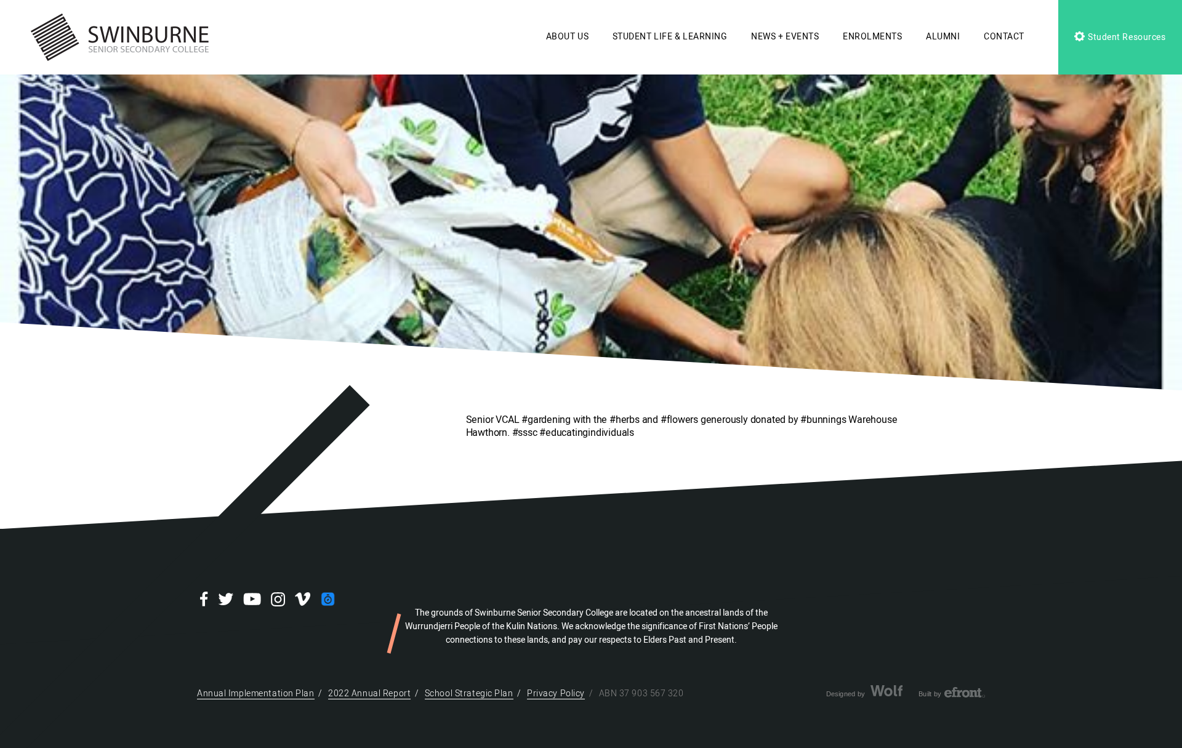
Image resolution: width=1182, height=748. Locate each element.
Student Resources (1125, 37)
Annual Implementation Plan (256, 693)
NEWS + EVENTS (785, 36)
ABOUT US (567, 36)
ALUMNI (943, 36)
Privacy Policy (556, 693)
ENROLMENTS (873, 36)
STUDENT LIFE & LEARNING (670, 36)
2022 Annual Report (369, 693)
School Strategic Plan (469, 693)
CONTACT (1004, 36)
